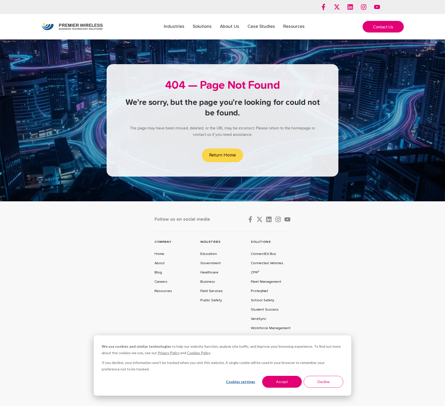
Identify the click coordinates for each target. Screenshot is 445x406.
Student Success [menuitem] (265, 309)
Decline (324, 381)
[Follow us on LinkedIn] (350, 7)
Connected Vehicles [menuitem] (267, 263)
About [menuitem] (160, 263)
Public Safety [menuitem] (211, 300)
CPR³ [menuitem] (255, 272)
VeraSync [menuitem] (258, 319)
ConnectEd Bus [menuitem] (263, 254)
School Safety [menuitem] (262, 300)
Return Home (222, 155)
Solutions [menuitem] (202, 26)
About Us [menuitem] (229, 26)
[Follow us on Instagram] (363, 7)
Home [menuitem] (159, 254)
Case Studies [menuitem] (261, 26)
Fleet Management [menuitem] (266, 282)
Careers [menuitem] (161, 282)
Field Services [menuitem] (211, 291)
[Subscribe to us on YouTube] (377, 7)
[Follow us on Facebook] (323, 7)
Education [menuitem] (208, 254)
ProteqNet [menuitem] (259, 291)
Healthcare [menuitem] (209, 272)
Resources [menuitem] (294, 26)
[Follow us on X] (337, 7)
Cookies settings (240, 381)
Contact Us (383, 26)
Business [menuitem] (207, 282)
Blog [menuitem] (158, 272)
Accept (282, 381)
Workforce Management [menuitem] (270, 328)
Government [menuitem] (210, 263)
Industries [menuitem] (174, 26)
